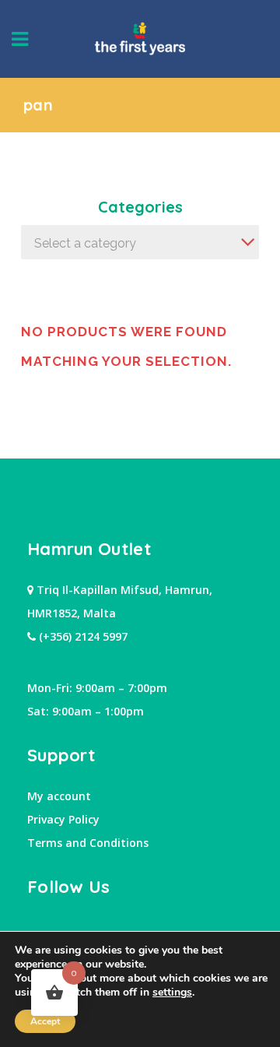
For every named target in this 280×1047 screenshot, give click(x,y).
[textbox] (140, 243)
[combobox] (140, 242)
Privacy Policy (63, 819)
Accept (45, 1021)
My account (59, 796)
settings (172, 993)
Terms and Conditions (88, 842)
